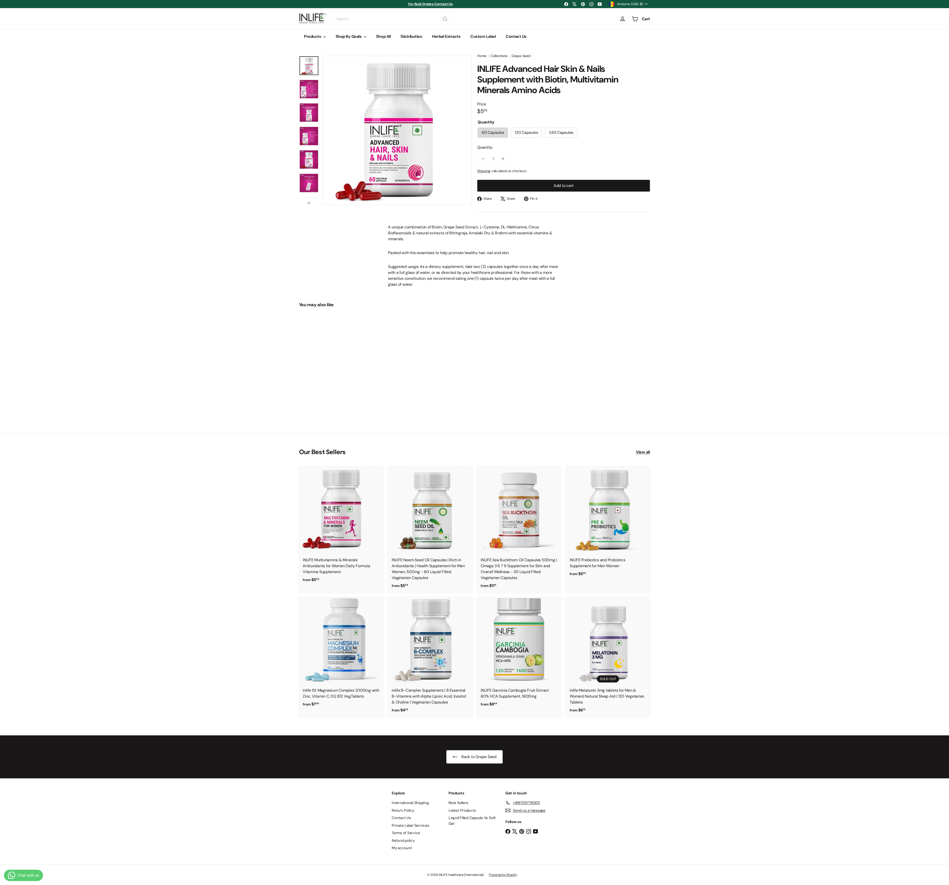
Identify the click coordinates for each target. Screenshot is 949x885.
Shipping (484, 171)
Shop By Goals (349, 36)
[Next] (309, 201)
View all (643, 452)
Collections (499, 56)
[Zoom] (397, 130)
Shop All (383, 36)
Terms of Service (406, 832)
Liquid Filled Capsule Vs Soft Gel (472, 820)
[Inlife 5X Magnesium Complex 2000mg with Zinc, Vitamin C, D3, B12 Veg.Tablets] (341, 654)
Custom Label (483, 36)
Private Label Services (410, 825)
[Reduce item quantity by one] (483, 159)
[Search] (445, 18)
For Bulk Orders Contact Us (430, 4)
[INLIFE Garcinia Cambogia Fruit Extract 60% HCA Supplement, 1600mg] (519, 654)
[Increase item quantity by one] (503, 159)
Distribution (411, 36)
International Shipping (410, 802)
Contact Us (516, 36)
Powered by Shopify (503, 875)
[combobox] (392, 18)
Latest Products (462, 810)
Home (481, 56)
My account (402, 847)
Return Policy (403, 810)
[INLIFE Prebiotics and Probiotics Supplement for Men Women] (608, 524)
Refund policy (403, 840)
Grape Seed (521, 56)
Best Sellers (458, 802)
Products (313, 36)
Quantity (485, 147)
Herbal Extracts (446, 36)
